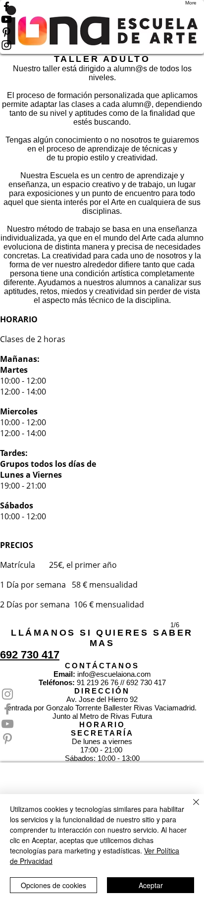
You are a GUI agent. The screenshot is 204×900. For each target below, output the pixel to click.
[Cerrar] (190, 808)
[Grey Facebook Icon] (102, 708)
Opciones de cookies (53, 885)
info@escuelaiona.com (114, 674)
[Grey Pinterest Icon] (102, 738)
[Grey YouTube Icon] (102, 723)
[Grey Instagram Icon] (102, 694)
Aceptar (151, 885)
